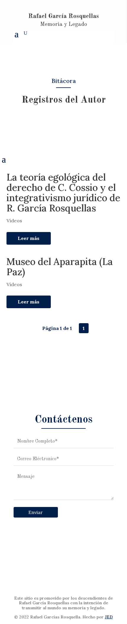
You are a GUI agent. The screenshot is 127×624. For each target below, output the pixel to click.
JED (109, 617)
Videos (14, 220)
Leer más (28, 238)
